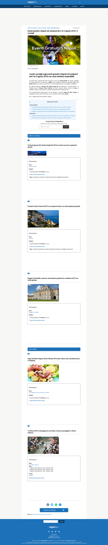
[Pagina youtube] (59, 531)
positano (49, 514)
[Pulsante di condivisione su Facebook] (48, 504)
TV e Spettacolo (47, 6)
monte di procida (44, 514)
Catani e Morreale (44, 540)
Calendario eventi (58, 6)
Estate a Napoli (42, 28)
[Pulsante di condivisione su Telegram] (60, 504)
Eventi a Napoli (27, 6)
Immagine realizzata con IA (33, 65)
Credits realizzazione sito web (71, 540)
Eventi (48, 28)
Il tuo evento (74, 6)
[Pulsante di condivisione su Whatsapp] (56, 504)
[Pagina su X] (56, 531)
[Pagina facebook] (49, 531)
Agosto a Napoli (32, 28)
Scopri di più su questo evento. (37, 174)
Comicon (82, 6)
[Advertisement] (54, 17)
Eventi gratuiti (38, 514)
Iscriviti (66, 126)
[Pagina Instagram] (52, 531)
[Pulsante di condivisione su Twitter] (52, 504)
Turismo (67, 6)
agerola (33, 514)
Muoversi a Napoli (37, 6)
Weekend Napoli (55, 28)
